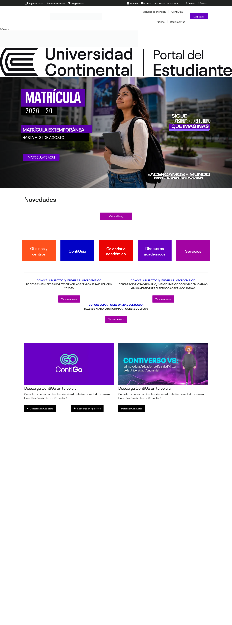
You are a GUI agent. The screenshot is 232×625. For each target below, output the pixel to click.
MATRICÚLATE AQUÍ (41, 157)
